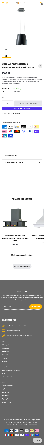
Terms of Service (6, 402)
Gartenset (4, 358)
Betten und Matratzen (8, 377)
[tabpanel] (22, 27)
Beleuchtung (5, 351)
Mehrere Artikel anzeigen (22, 266)
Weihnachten (5, 355)
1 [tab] (22, 44)
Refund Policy (5, 395)
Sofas (3, 373)
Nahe (3, 382)
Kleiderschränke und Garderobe (11, 370)
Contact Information (7, 385)
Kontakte (4, 361)
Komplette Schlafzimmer (8, 367)
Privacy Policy (6, 392)
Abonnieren (35, 306)
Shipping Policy (6, 399)
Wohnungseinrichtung (8, 345)
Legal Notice (5, 389)
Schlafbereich (5, 348)
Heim (3, 341)
